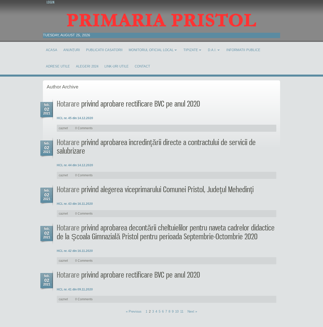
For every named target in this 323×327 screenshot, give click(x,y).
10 (177, 311)
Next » (192, 311)
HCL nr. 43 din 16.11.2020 (75, 204)
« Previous (134, 311)
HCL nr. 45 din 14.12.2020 (75, 118)
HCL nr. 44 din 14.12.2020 (75, 165)
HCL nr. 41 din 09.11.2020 (75, 289)
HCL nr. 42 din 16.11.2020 (75, 251)
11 (181, 311)
